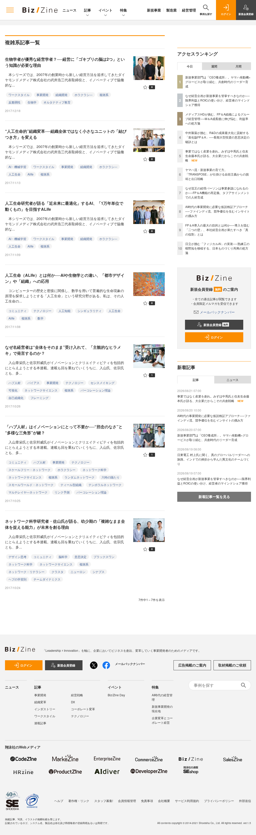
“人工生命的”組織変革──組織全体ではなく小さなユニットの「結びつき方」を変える (65, 134)
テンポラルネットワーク (105, 484)
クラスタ (58, 572)
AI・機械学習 (17, 166)
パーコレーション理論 (95, 390)
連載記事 (40, 723)
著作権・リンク (78, 800)
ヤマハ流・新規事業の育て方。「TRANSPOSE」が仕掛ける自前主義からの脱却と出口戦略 (217, 174)
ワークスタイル (19, 94)
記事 (87, 10)
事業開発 (42, 94)
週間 (214, 66)
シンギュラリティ (90, 310)
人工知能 (64, 310)
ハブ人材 (14, 382)
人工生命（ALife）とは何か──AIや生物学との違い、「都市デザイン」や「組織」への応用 (64, 278)
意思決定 (80, 556)
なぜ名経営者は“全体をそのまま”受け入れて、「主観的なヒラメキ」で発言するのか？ (63, 350)
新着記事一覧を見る (214, 496)
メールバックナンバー (217, 312)
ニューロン (78, 572)
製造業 (171, 10)
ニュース (69, 10)
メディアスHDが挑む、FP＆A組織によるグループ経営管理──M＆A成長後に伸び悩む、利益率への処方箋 (217, 118)
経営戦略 (77, 695)
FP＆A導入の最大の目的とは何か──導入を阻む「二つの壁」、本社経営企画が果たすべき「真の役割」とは (217, 229)
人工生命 (14, 174)
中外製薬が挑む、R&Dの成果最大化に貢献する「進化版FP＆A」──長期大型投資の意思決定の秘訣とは (217, 137)
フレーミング (39, 398)
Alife (31, 174)
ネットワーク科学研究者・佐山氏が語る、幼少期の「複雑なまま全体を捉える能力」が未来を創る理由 (65, 524)
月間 (239, 66)
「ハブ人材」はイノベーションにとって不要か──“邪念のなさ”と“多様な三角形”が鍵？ (63, 430)
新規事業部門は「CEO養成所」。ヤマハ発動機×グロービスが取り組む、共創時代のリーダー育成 (217, 81)
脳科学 (63, 556)
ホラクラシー (67, 470)
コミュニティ (17, 310)
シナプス (98, 572)
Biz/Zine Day (116, 695)
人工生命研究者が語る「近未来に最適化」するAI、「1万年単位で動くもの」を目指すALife (64, 206)
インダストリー (44, 709)
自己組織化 (16, 398)
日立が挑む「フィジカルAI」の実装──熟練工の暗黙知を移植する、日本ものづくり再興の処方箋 (217, 248)
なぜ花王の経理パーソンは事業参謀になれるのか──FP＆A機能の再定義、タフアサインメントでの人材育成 (217, 192)
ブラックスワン (104, 556)
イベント (105, 10)
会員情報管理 (127, 800)
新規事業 (154, 10)
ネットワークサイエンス (41, 390)
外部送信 (245, 800)
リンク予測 (62, 492)
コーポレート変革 (83, 709)
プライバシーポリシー (219, 800)
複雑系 (104, 94)
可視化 (13, 390)
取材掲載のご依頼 (232, 665)
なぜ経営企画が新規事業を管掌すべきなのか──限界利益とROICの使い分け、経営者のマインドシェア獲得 (217, 100)
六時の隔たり (111, 477)
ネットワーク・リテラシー (26, 572)
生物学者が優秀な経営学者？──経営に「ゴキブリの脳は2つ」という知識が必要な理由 (65, 62)
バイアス (34, 382)
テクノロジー (43, 310)
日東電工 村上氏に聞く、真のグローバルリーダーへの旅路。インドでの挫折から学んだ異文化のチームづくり (213, 459)
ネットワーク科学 (94, 470)
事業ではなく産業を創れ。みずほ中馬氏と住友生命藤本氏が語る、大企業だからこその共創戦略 (216, 155)
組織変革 (40, 702)
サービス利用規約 (187, 800)
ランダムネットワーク (79, 477)
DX (73, 702)
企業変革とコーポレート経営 (162, 720)
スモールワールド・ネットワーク (31, 484)
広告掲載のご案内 (192, 665)
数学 (41, 318)
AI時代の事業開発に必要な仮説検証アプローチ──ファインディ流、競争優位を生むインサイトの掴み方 (217, 211)
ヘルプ (58, 800)
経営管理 (189, 10)
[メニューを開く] (10, 10)
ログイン (217, 337)
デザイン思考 (17, 556)
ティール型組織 (71, 484)
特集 (123, 10)
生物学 (32, 102)
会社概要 (164, 800)
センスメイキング (102, 382)
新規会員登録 (216, 324)
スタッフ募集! (103, 800)
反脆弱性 (14, 102)
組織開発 (62, 94)
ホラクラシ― (83, 94)
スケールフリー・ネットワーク (29, 470)
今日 (190, 66)
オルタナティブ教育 (57, 102)
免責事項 (147, 800)
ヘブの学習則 (17, 579)
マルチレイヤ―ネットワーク (28, 492)
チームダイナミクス (47, 579)
